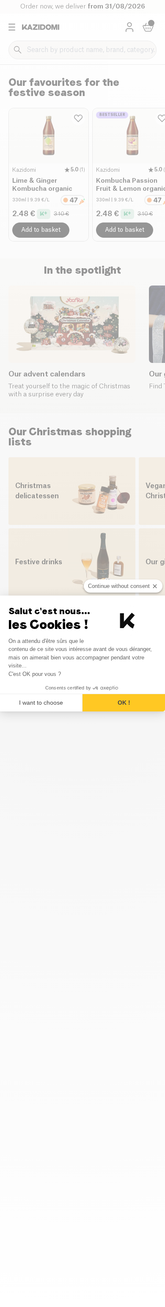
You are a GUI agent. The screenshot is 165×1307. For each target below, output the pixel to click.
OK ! (124, 702)
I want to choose (41, 702)
